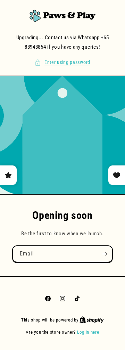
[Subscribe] (104, 253)
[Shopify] (92, 320)
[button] (62, 62)
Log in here (88, 332)
